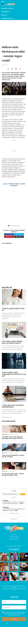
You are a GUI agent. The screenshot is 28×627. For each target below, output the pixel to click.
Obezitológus (6, 507)
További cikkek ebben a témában (7, 417)
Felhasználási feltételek (14, 537)
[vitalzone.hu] (11, 4)
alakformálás (13, 519)
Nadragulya (5, 500)
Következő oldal (16, 226)
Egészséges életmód (7, 8)
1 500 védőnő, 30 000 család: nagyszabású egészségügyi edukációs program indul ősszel (12, 437)
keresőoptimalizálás (21, 586)
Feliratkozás (14, 619)
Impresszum (14, 534)
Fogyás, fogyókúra (6, 5)
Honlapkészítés (5, 586)
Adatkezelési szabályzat (14, 539)
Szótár (14, 491)
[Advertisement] (14, 29)
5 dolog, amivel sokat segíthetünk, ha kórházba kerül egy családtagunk (13, 455)
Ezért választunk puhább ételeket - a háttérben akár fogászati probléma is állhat (13, 474)
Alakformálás (5, 11)
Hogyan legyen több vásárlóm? (14, 546)
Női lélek (3, 15)
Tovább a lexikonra (14, 513)
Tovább (21, 503)
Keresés (23, 494)
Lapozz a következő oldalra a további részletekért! (14, 184)
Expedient (14, 587)
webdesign (12, 586)
